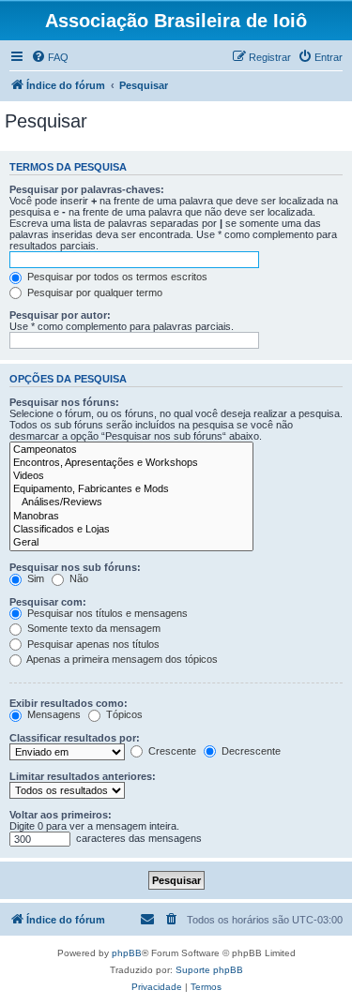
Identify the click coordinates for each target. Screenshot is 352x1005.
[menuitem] (50, 57)
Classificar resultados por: (74, 737)
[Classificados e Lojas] (131, 529)
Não (77, 578)
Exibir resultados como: (68, 703)
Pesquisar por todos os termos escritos (115, 276)
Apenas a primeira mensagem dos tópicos (121, 659)
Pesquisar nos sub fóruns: (75, 567)
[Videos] (131, 476)
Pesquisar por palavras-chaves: (86, 189)
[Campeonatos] (131, 450)
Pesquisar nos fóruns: (64, 402)
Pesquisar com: (47, 602)
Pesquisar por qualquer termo (93, 292)
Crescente (170, 751)
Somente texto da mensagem (92, 628)
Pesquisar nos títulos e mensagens (106, 613)
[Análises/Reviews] (131, 502)
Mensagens (52, 714)
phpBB (127, 953)
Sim (34, 578)
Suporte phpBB (209, 970)
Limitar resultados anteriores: (82, 776)
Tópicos (123, 714)
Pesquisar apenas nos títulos (92, 644)
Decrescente (250, 751)
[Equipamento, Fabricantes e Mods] (131, 489)
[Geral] (131, 542)
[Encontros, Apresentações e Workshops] (131, 463)
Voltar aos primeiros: (60, 814)
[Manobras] (131, 516)
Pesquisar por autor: (60, 315)
